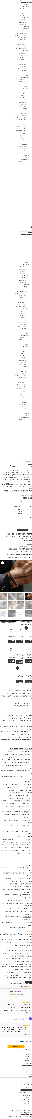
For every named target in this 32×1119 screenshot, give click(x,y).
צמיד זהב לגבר (23, 10)
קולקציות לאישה (24, 77)
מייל (30, 1088)
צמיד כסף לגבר (23, 8)
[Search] (30, 232)
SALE (28, 83)
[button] (16, 538)
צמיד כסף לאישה (22, 53)
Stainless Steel (29, 931)
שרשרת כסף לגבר (22, 19)
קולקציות (27, 75)
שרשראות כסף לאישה (21, 33)
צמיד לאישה (25, 50)
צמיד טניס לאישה (22, 59)
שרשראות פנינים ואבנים (21, 48)
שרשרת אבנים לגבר (22, 24)
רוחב (29, 510)
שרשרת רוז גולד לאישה (21, 37)
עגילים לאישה (25, 70)
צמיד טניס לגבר (23, 13)
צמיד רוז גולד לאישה (22, 55)
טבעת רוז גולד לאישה (22, 68)
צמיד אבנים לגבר (22, 12)
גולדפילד (30, 713)
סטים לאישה (26, 72)
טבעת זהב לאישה (22, 66)
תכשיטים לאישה (25, 28)
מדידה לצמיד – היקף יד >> (23, 704)
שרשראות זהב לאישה (22, 32)
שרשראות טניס (23, 39)
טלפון (30, 1071)
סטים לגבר (27, 74)
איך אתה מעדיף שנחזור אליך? (26, 1086)
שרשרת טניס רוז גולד (20, 46)
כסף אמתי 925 (29, 865)
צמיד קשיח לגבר (23, 15)
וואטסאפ (22, 1088)
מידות (31, 688)
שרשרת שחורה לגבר (22, 22)
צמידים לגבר (25, 6)
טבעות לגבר (25, 26)
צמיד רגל (24, 61)
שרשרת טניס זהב (21, 43)
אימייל (30, 1074)
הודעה (30, 1076)
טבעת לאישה (25, 63)
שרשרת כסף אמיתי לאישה (19, 35)
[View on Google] (27, 1034)
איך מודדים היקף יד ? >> (24, 495)
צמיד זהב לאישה (23, 52)
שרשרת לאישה (25, 30)
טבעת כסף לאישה (22, 64)
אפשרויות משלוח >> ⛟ (27, 538)
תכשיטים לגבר (26, 4)
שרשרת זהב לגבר (22, 21)
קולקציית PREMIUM (22, 79)
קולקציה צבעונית (22, 81)
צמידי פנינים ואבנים (22, 57)
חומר (29, 506)
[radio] (18, 502)
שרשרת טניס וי (22, 41)
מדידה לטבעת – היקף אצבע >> (22, 706)
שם (31, 1068)
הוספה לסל (22, 530)
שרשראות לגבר (25, 17)
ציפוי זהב (30, 746)
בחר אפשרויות (29, 641)
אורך (29, 517)
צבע (30, 501)
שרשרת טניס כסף (21, 44)
